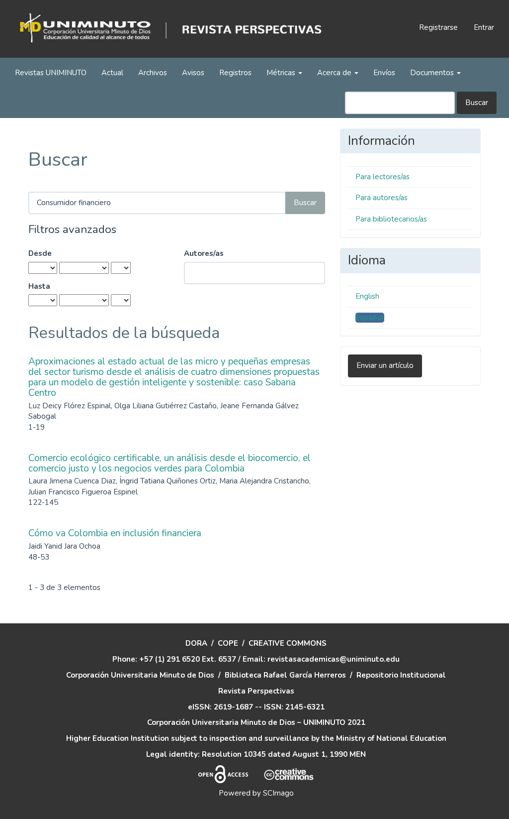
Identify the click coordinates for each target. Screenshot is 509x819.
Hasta (39, 286)
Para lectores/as (382, 177)
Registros (235, 73)
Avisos (193, 73)
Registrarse (438, 27)
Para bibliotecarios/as (391, 219)
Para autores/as (381, 198)
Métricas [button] (281, 73)
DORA (196, 643)
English (367, 296)
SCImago (278, 793)
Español (369, 318)
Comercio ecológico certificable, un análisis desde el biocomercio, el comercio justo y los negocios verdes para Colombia (169, 463)
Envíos (384, 73)
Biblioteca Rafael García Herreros (285, 675)
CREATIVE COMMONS (288, 643)
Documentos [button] (433, 73)
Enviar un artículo (385, 365)
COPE (228, 643)
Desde (40, 253)
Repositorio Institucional (401, 675)
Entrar (484, 27)
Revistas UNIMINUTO (50, 73)
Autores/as (204, 253)
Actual (112, 73)
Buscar (476, 103)
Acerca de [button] (335, 73)
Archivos (152, 73)
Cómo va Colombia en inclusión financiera (114, 533)
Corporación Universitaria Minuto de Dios (140, 675)
